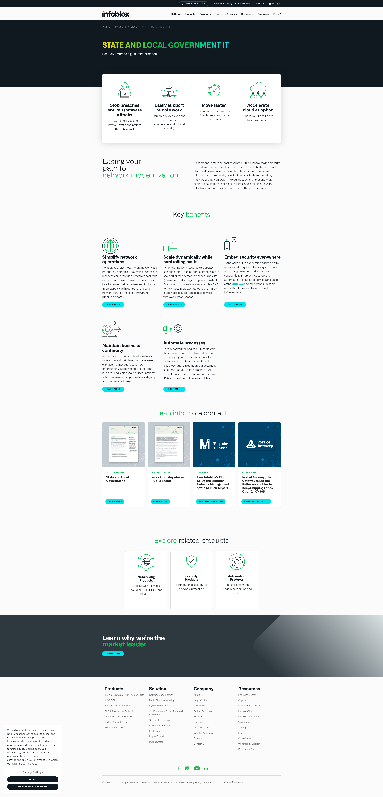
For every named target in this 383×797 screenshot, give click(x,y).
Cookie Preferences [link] (234, 782)
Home (106, 26)
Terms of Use (43, 760)
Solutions (120, 26)
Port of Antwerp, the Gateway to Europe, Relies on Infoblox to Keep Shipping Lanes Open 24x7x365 (257, 484)
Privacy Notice (20, 756)
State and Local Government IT (117, 479)
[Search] (279, 6)
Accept (32, 779)
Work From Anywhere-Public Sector (168, 479)
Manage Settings (33, 772)
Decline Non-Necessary (33, 786)
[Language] (271, 6)
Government (138, 26)
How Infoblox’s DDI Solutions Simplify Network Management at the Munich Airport (213, 482)
